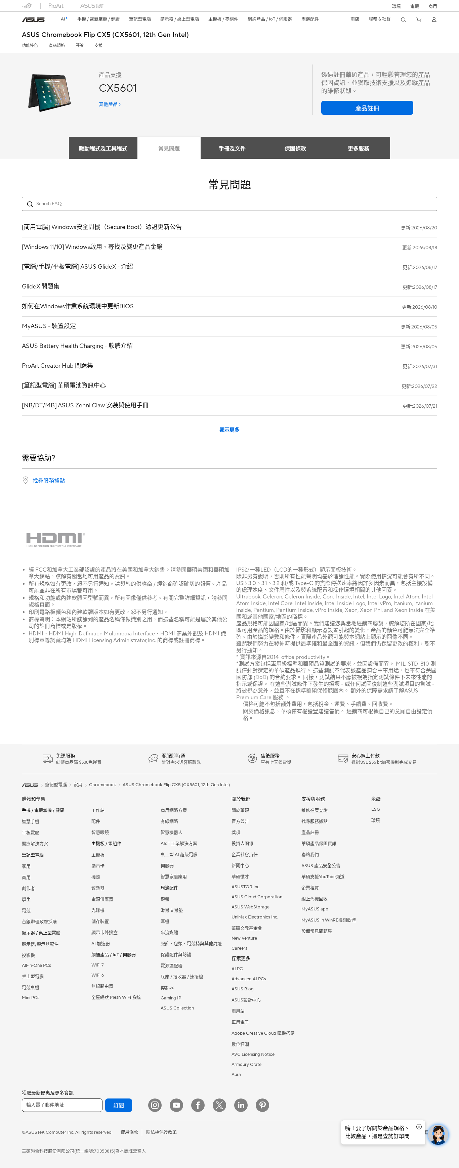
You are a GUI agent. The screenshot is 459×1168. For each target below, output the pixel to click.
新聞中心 (240, 865)
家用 (26, 866)
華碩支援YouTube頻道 (322, 877)
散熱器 (98, 888)
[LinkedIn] (241, 1105)
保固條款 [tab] (295, 148)
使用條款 (129, 1132)
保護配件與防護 (176, 954)
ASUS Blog (243, 989)
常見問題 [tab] (169, 148)
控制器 (167, 988)
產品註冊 (310, 832)
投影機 (28, 955)
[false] (367, 108)
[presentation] (25, 480)
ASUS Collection (177, 1008)
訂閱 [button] (118, 1106)
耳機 (165, 921)
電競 (26, 910)
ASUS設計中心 (246, 1000)
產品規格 (57, 45)
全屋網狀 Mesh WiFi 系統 (116, 997)
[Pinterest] (262, 1105)
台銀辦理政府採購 (39, 922)
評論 (80, 45)
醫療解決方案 (35, 844)
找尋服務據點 (49, 481)
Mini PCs (30, 997)
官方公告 (240, 821)
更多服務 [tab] (358, 148)
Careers (239, 948)
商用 (26, 877)
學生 (26, 899)
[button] (414, 5)
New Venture (244, 938)
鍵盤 (165, 899)
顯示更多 (229, 430)
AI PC (237, 969)
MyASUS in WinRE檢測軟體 (328, 920)
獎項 (236, 832)
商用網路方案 (174, 810)
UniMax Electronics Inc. (255, 917)
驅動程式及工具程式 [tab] (103, 148)
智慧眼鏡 (100, 832)
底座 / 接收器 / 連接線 (182, 977)
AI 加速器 (100, 943)
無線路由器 (102, 986)
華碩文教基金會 (247, 928)
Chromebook (102, 785)
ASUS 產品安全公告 (320, 865)
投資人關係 (242, 843)
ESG (375, 809)
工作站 (98, 810)
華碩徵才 (240, 877)
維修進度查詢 (314, 810)
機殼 (95, 877)
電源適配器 (171, 966)
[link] (33, 19)
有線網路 (169, 821)
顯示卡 (98, 866)
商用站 (238, 1011)
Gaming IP (171, 998)
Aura (236, 1074)
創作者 (28, 888)
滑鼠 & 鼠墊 (172, 910)
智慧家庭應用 (174, 877)
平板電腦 (30, 833)
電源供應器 (102, 899)
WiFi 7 (97, 965)
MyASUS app (314, 909)
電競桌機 (30, 987)
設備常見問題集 (316, 931)
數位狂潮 (240, 1044)
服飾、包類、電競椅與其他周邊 (191, 943)
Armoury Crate (246, 1064)
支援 (98, 45)
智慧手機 (30, 821)
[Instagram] (155, 1105)
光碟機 (98, 910)
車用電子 (240, 1022)
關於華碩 (240, 810)
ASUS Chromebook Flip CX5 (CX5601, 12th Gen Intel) (105, 35)
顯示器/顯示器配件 (40, 944)
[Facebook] (198, 1105)
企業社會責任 (245, 854)
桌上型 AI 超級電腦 (179, 854)
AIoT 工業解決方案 (179, 843)
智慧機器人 (171, 832)
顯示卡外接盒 (104, 932)
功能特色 (30, 45)
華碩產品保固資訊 (318, 843)
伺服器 (167, 865)
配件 (95, 821)
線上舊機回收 (314, 899)
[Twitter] (219, 1105)
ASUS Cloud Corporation (257, 897)
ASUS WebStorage (250, 907)
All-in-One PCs (36, 965)
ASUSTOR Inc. (246, 887)
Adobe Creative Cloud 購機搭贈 (263, 1033)
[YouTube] (176, 1105)
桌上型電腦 (33, 976)
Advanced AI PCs (249, 979)
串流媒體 (169, 932)
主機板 (98, 855)
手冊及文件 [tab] (232, 148)
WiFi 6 (97, 975)
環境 (396, 6)
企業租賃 (310, 888)
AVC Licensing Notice (253, 1054)
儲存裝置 (100, 921)
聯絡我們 (310, 854)
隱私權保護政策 (161, 1132)
